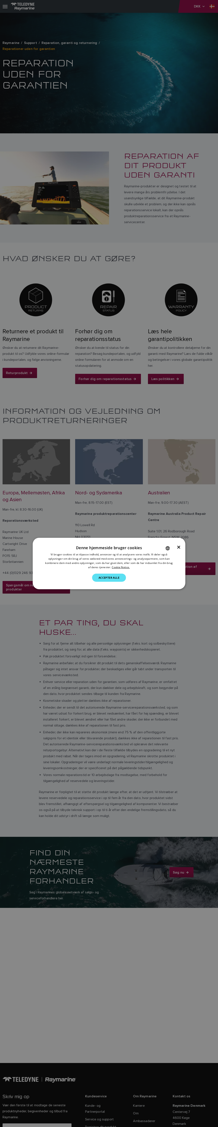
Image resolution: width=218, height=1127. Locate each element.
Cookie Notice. (121, 567)
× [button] (179, 547)
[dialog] (109, 563)
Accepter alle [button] (109, 577)
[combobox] (167, 548)
